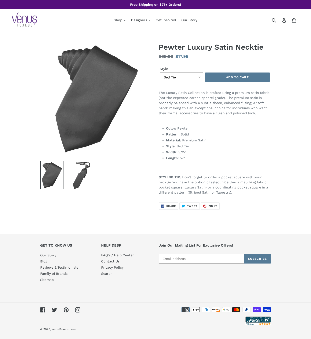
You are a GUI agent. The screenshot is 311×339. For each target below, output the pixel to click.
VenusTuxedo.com (64, 329)
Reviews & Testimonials (59, 267)
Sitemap (47, 280)
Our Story (48, 255)
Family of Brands (53, 274)
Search (107, 274)
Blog (43, 261)
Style (164, 69)
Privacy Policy (112, 267)
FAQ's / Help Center (117, 255)
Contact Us (110, 261)
